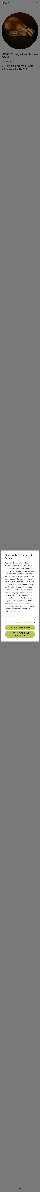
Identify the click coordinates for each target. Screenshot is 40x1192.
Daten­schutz (15, 611)
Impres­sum (9, 617)
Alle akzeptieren (20, 628)
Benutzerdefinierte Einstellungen (19, 622)
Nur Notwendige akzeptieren (20, 634)
